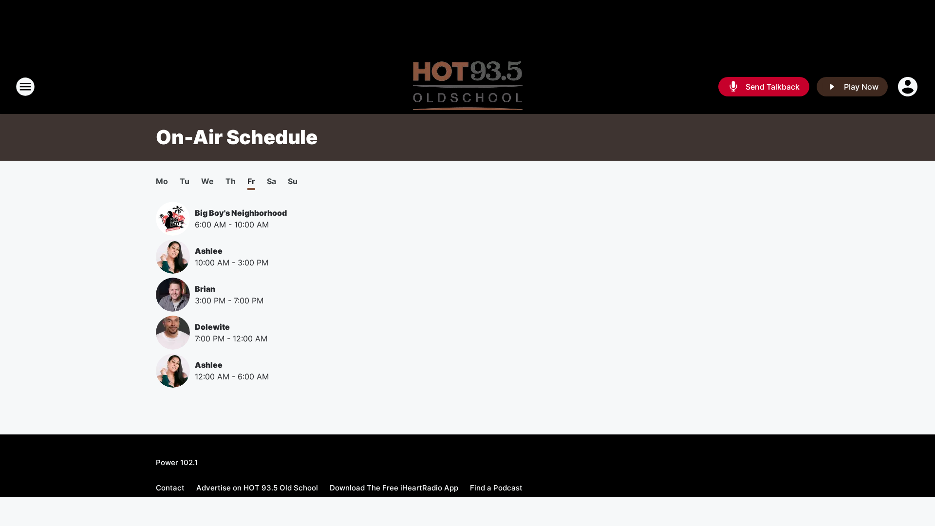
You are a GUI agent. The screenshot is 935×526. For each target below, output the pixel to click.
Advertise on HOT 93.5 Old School (257, 487)
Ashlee (209, 251)
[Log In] (908, 86)
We (207, 181)
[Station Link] (468, 86)
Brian (205, 289)
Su (293, 181)
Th (230, 181)
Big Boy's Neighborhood (241, 213)
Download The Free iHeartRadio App (394, 487)
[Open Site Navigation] (25, 86)
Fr (251, 181)
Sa (271, 181)
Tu (184, 181)
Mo (162, 181)
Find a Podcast (496, 487)
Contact (170, 487)
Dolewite (212, 327)
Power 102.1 (177, 462)
